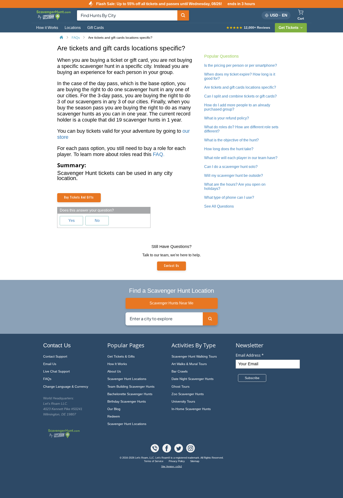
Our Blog (113, 409)
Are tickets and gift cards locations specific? (120, 37)
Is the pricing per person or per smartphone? (240, 65)
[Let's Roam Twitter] (179, 451)
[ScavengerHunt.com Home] (62, 38)
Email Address (250, 355)
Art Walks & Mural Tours (189, 364)
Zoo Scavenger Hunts (188, 394)
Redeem (113, 416)
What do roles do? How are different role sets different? (241, 129)
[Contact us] (155, 451)
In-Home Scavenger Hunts (191, 409)
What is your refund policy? (226, 118)
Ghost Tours (180, 386)
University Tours (183, 401)
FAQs (76, 37)
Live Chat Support (56, 371)
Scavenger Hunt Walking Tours (194, 356)
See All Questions (219, 206)
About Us (114, 371)
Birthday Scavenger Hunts (126, 401)
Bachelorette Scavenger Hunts (129, 394)
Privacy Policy (177, 461)
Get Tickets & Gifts (121, 356)
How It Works (117, 364)
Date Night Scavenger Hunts (193, 379)
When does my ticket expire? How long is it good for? (239, 76)
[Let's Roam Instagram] (190, 451)
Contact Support (55, 356)
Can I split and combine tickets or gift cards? (240, 96)
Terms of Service (154, 461)
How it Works (47, 28)
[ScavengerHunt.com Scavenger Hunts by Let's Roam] (54, 20)
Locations (73, 28)
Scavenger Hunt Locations (126, 379)
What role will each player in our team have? (240, 158)
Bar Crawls (180, 371)
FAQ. (158, 154)
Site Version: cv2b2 (171, 466)
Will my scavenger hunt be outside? (233, 176)
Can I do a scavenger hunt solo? (231, 167)
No (97, 221)
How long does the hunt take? (228, 149)
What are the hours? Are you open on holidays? (235, 186)
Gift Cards (95, 28)
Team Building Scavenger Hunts (130, 386)
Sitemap (194, 461)
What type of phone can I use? (229, 197)
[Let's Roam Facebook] (167, 451)
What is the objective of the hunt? (231, 140)
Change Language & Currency (65, 386)
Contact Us (171, 266)
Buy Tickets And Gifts (79, 197)
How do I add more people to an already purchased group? (237, 107)
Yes (71, 221)
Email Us (49, 364)
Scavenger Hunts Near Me (171, 303)
